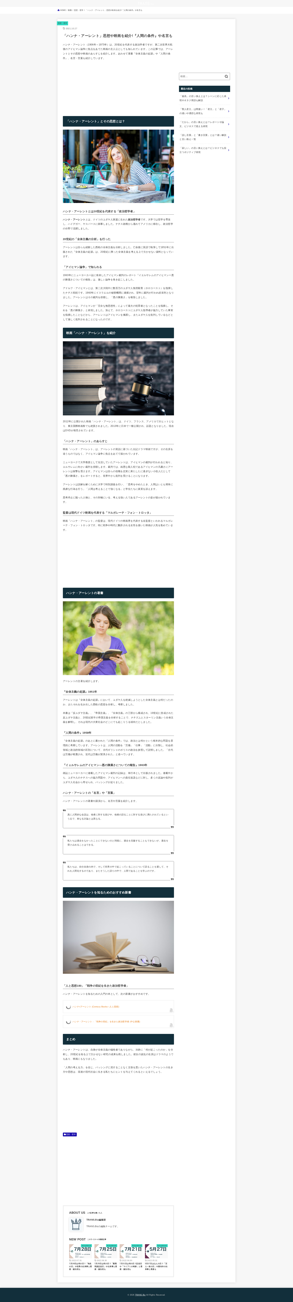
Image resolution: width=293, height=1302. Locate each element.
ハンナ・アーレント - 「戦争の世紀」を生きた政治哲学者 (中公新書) (106, 1021)
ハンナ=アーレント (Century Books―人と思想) (95, 1006)
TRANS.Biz (140, 1295)
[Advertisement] (88, 86)
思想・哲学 (62, 23)
